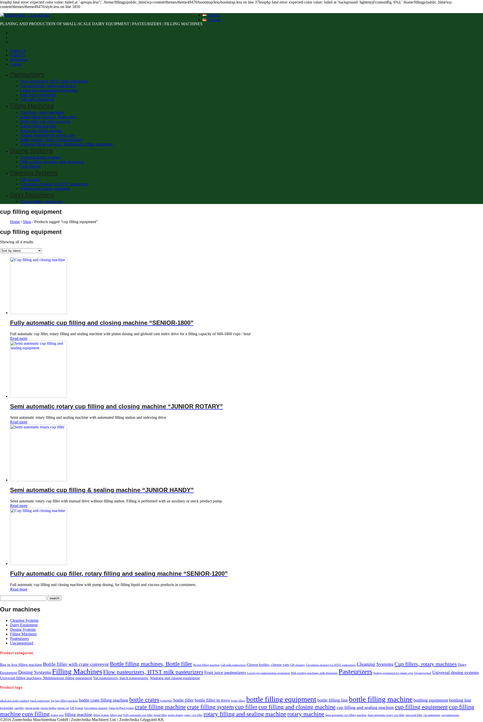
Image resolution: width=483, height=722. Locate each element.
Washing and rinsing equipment (45, 188)
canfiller (19, 708)
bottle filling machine (381, 699)
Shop (27, 222)
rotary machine (305, 713)
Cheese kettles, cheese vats (41, 201)
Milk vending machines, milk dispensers (52, 162)
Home (15, 222)
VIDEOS (17, 55)
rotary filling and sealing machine (245, 713)
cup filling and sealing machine (365, 707)
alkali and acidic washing (14, 700)
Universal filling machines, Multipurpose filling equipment (66, 144)
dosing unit (57, 715)
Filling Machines (32, 105)
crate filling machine (160, 706)
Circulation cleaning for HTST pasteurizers (54, 184)
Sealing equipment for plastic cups (47, 135)
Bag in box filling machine (41, 130)
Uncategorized (21, 643)
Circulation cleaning (96, 708)
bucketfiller (6, 708)
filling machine (78, 714)
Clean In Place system (121, 708)
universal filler (414, 715)
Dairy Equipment (32, 195)
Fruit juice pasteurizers (38, 95)
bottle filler (183, 700)
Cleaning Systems (34, 172)
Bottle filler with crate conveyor (45, 121)
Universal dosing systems (40, 157)
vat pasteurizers (450, 715)
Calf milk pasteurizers (37, 99)
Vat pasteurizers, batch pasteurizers (48, 86)
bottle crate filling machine (103, 700)
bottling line (460, 700)
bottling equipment (431, 700)
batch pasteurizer (40, 700)
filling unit (116, 715)
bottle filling (238, 700)
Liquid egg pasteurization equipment (49, 90)
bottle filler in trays (212, 700)
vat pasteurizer (431, 715)
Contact (16, 64)
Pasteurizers (27, 74)
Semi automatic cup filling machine (346, 715)
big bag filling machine (64, 700)
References (19, 59)
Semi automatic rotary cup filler (386, 715)
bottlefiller (166, 700)
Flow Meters (30, 166)
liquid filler (160, 715)
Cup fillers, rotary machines (42, 112)
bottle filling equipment (281, 699)
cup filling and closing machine (297, 706)
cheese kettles (48, 708)
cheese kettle (32, 708)
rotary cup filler (193, 715)
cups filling (36, 713)
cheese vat (63, 708)
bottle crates (144, 699)
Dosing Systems (31, 150)
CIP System (76, 708)
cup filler (246, 706)
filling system (101, 715)
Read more (18, 338)
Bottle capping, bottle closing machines (51, 139)
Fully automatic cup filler (138, 715)
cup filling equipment (421, 706)
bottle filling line (332, 700)
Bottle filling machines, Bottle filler (48, 117)
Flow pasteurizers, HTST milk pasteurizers (54, 81)
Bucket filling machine (38, 126)
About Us (18, 50)
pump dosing (175, 715)
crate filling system (210, 706)
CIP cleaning (30, 179)
